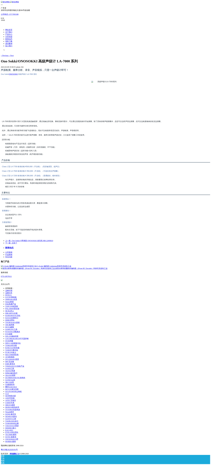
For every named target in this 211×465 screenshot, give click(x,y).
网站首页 (8, 30)
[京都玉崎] (105, 2)
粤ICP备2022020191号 (9, 450)
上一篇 (29, 241)
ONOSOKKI (13, 74)
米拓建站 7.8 (14, 454)
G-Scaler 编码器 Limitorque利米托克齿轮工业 (54, 266)
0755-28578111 (6, 276)
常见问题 (8, 257)
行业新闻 (8, 255)
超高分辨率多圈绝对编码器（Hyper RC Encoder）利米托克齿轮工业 (81, 268)
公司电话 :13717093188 (9, 14)
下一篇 (11, 243)
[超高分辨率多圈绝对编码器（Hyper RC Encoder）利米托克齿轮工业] (28, 268)
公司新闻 (8, 252)
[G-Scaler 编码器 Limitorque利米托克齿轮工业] (19, 266)
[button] (5, 55)
